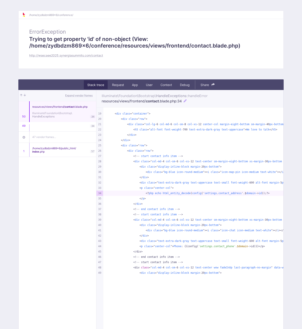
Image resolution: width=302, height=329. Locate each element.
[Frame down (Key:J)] (24, 96)
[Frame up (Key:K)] (21, 96)
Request (118, 85)
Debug (185, 85)
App (135, 85)
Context (166, 85)
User (149, 85)
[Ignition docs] (25, 15)
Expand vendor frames (79, 95)
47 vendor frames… (44, 137)
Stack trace (95, 85)
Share (205, 85)
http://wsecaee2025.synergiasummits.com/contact (66, 55)
